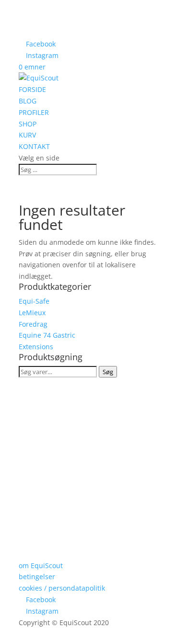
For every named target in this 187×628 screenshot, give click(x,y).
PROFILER (34, 112)
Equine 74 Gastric (47, 335)
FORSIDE (32, 89)
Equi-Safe (34, 301)
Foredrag (33, 324)
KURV (27, 134)
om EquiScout (41, 565)
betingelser (37, 576)
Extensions (36, 346)
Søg (108, 371)
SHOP (27, 123)
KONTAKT (34, 146)
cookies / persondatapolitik (62, 588)
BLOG (27, 100)
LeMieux (32, 312)
